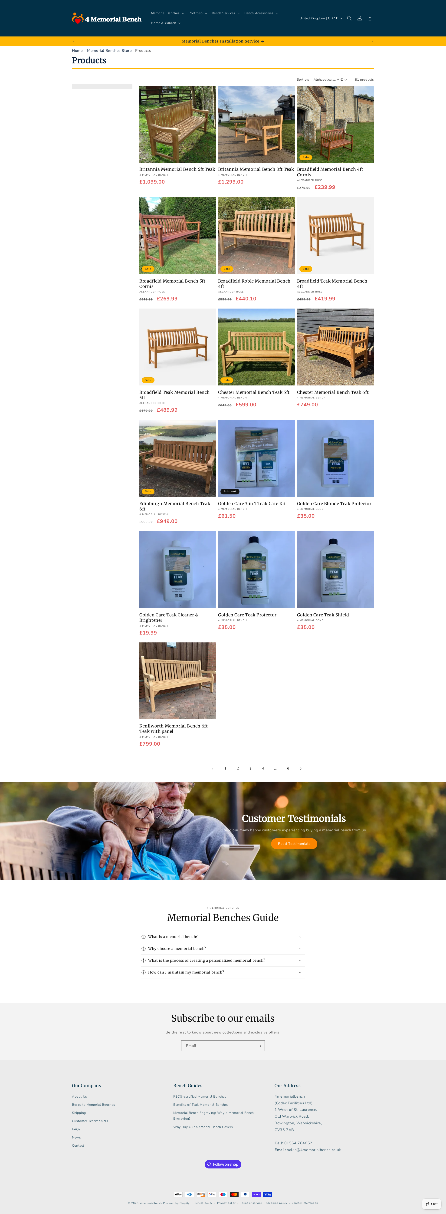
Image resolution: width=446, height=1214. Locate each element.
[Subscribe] (259, 1045)
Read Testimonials (294, 843)
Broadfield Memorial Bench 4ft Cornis (330, 172)
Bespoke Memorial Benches (93, 1104)
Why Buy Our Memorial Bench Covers (203, 1127)
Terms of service (251, 1203)
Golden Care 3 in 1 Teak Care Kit (252, 503)
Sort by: (303, 79)
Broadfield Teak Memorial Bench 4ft (332, 283)
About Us (79, 1096)
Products (143, 50)
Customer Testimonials (90, 1121)
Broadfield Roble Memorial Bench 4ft (254, 283)
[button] (167, 13)
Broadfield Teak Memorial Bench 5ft (174, 394)
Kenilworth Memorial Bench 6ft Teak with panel (173, 728)
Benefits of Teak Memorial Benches (201, 1104)
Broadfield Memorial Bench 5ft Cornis (172, 283)
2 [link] (238, 768)
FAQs (76, 1129)
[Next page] (300, 768)
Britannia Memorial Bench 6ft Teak (177, 169)
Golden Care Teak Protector (247, 614)
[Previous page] (213, 768)
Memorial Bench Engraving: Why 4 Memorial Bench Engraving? (213, 1116)
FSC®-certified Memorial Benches (199, 1096)
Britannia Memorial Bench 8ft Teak (256, 169)
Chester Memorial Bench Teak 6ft (333, 392)
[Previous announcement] (74, 41)
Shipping (79, 1113)
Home (77, 50)
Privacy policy (226, 1203)
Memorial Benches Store (109, 50)
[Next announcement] (372, 41)
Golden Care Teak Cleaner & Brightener (169, 617)
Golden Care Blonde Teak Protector (334, 503)
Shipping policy (276, 1203)
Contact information (305, 1203)
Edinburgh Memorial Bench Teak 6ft (174, 506)
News (76, 1137)
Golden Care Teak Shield (323, 614)
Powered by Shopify (176, 1203)
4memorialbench (151, 1203)
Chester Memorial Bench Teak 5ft (254, 392)
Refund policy (203, 1203)
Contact (78, 1145)
